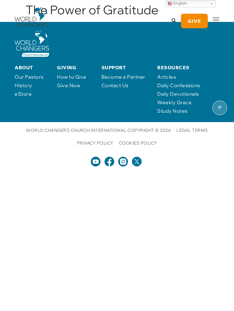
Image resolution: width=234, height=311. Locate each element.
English (179, 3)
